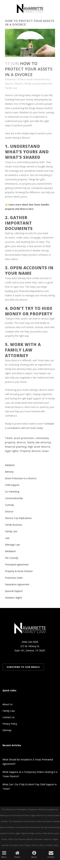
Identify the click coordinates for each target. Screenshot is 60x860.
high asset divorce (39, 446)
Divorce (19, 83)
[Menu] (4, 852)
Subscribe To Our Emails (23, 666)
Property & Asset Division (19, 571)
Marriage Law (12, 544)
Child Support (12, 485)
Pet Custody (11, 557)
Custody (9, 504)
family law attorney (39, 442)
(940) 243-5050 (30, 641)
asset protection (24, 438)
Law (7, 538)
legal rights (12, 451)
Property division (30, 451)
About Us (7, 704)
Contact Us (8, 717)
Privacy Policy (9, 723)
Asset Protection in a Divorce (20, 478)
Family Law (30, 83)
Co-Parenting (12, 491)
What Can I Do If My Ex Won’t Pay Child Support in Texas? (29, 786)
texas (45, 451)
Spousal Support (14, 591)
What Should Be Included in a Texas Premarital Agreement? (27, 761)
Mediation (10, 551)
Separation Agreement (17, 584)
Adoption (10, 465)
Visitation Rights (13, 597)
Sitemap (6, 730)
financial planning (15, 446)
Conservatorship (14, 498)
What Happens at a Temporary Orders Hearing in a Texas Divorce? (29, 774)
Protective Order (14, 577)
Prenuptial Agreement (16, 564)
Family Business (13, 524)
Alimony (9, 471)
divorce (21, 442)
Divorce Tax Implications (18, 518)
